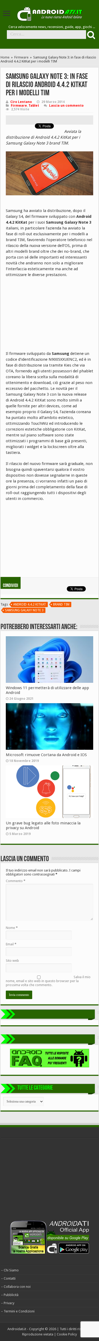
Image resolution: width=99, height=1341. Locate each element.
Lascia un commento (66, 105)
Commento (15, 881)
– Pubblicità (9, 1295)
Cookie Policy (67, 1334)
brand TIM (61, 604)
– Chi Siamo (10, 1270)
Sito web (12, 961)
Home (5, 57)
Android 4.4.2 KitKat (29, 604)
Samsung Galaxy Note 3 (24, 610)
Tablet (34, 105)
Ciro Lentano (21, 102)
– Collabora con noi (16, 1287)
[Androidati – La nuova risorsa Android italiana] (50, 13)
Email (11, 944)
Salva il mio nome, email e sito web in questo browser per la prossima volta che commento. (48, 981)
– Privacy (7, 1303)
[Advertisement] (45, 316)
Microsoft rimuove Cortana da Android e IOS (46, 754)
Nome (12, 928)
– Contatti (8, 1278)
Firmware (21, 57)
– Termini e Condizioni (18, 1311)
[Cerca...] (90, 34)
